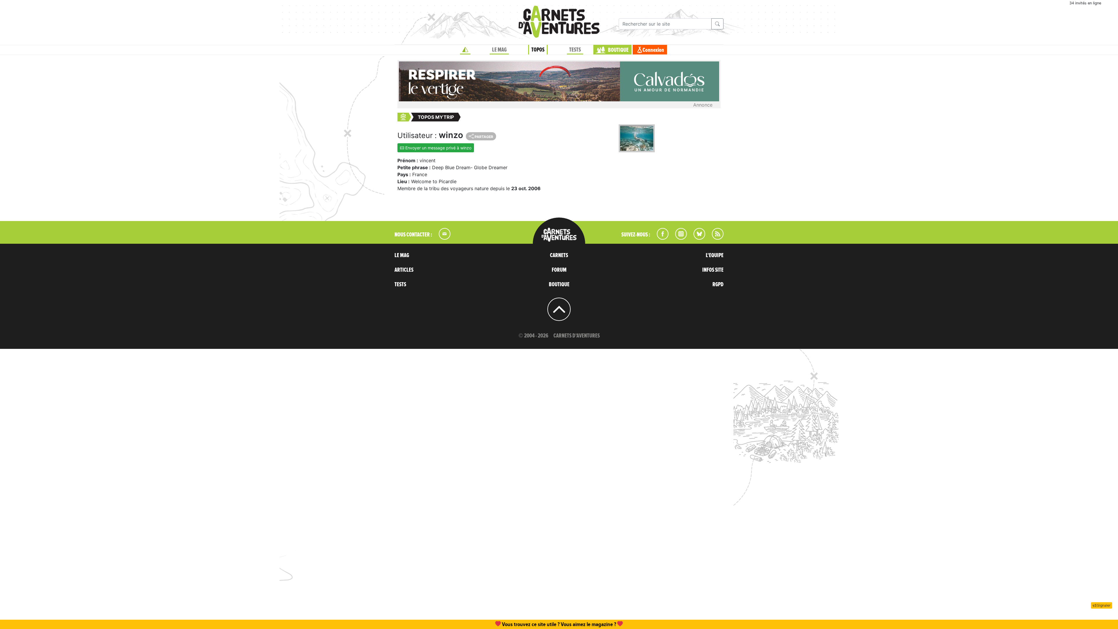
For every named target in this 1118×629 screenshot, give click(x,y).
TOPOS (537, 50)
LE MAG (499, 50)
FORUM (559, 270)
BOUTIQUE (618, 50)
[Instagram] (678, 238)
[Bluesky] (696, 238)
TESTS (575, 50)
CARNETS (559, 255)
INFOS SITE (712, 270)
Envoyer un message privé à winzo (437, 147)
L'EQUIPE (714, 255)
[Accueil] (465, 49)
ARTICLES (404, 270)
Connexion (653, 50)
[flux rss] (714, 238)
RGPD (717, 284)
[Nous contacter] (441, 238)
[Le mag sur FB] (660, 238)
